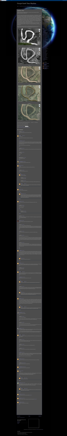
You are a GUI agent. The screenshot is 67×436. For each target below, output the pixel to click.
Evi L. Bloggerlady (21, 161)
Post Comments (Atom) (22, 417)
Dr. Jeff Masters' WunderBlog (45, 64)
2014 (44, 13)
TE (19, 370)
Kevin (19, 189)
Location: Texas (28, 127)
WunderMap (18, 421)
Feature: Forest (44, 42)
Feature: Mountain (45, 47)
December (45, 16)
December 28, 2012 (26, 388)
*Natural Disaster (44, 33)
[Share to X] (26, 126)
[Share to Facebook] (27, 126)
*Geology (20, 127)
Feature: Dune (44, 38)
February (45, 24)
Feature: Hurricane (45, 43)
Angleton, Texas (45, 20)
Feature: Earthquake (45, 39)
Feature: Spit (44, 52)
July (44, 18)
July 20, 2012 (23, 148)
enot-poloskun (37, 429)
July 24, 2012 (23, 348)
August (45, 17)
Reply (19, 133)
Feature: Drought (44, 37)
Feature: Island (44, 44)
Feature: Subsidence (45, 53)
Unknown (20, 135)
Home (29, 416)
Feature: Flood (44, 41)
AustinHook (20, 250)
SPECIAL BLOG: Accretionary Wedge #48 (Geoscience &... (46, 22)
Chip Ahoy (20, 220)
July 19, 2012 (23, 131)
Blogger (42, 429)
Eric (21, 258)
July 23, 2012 (23, 339)
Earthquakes (18, 422)
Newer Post (18, 416)
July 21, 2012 (23, 224)
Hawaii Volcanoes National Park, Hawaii (46, 19)
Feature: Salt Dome (45, 50)
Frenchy (21, 174)
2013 (44, 14)
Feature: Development (45, 36)
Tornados (18, 423)
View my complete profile (45, 10)
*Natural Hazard (44, 34)
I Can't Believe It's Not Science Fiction (46, 68)
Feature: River (25, 127)
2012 (44, 15)
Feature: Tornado (44, 54)
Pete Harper (20, 352)
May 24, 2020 (24, 193)
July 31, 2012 (23, 352)
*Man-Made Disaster (45, 32)
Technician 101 (20, 366)
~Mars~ (43, 60)
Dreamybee (20, 328)
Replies (20, 173)
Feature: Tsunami (44, 55)
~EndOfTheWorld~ (45, 59)
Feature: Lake (22, 127)
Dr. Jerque (20, 382)
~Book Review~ (44, 58)
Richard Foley (20, 312)
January (45, 25)
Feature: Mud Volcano (45, 48)
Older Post (40, 416)
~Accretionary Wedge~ (45, 57)
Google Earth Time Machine (26, 3)
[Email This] (25, 126)
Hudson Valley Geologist (46, 63)
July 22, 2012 (25, 183)
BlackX (20, 165)
